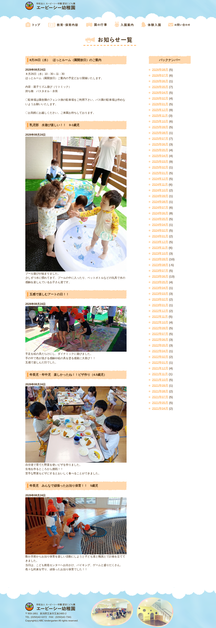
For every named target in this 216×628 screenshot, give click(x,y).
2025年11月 (160, 115)
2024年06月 (160, 213)
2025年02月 (160, 167)
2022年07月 (160, 333)
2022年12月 (160, 310)
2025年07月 (160, 138)
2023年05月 (160, 282)
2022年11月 (160, 316)
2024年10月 (160, 190)
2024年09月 (160, 196)
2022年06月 (160, 339)
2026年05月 (160, 87)
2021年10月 (160, 379)
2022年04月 (160, 351)
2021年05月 (160, 402)
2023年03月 (160, 293)
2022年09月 (160, 328)
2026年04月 (160, 92)
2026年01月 (160, 104)
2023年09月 (160, 259)
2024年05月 (160, 219)
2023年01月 (160, 305)
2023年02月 (160, 299)
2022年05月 (160, 345)
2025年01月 (160, 173)
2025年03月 (160, 161)
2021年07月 (160, 397)
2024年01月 (160, 236)
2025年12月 (160, 109)
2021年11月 (160, 374)
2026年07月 (160, 75)
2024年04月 (160, 224)
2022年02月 (160, 356)
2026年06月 (160, 81)
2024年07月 (160, 207)
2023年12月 (160, 242)
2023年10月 (160, 253)
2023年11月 (160, 247)
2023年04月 (160, 288)
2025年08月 (160, 132)
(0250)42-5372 (39, 617)
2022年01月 (160, 362)
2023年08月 (160, 265)
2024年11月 (160, 184)
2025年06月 (160, 144)
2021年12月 (160, 368)
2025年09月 (160, 127)
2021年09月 (160, 385)
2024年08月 (160, 201)
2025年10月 (160, 121)
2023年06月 (160, 276)
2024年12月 (160, 178)
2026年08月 (160, 69)
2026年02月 (160, 98)
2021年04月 (160, 408)
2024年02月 (160, 230)
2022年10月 (160, 322)
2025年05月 (160, 150)
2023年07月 (160, 270)
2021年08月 (160, 391)
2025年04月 (160, 155)
